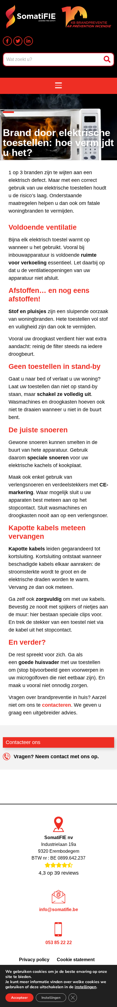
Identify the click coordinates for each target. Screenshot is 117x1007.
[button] (58, 86)
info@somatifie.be (58, 909)
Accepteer (19, 997)
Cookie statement (76, 959)
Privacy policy (34, 959)
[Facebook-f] (7, 41)
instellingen (85, 987)
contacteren (56, 705)
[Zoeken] (108, 59)
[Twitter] (17, 41)
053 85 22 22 (58, 942)
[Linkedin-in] (28, 41)
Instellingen (50, 997)
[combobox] (52, 59)
